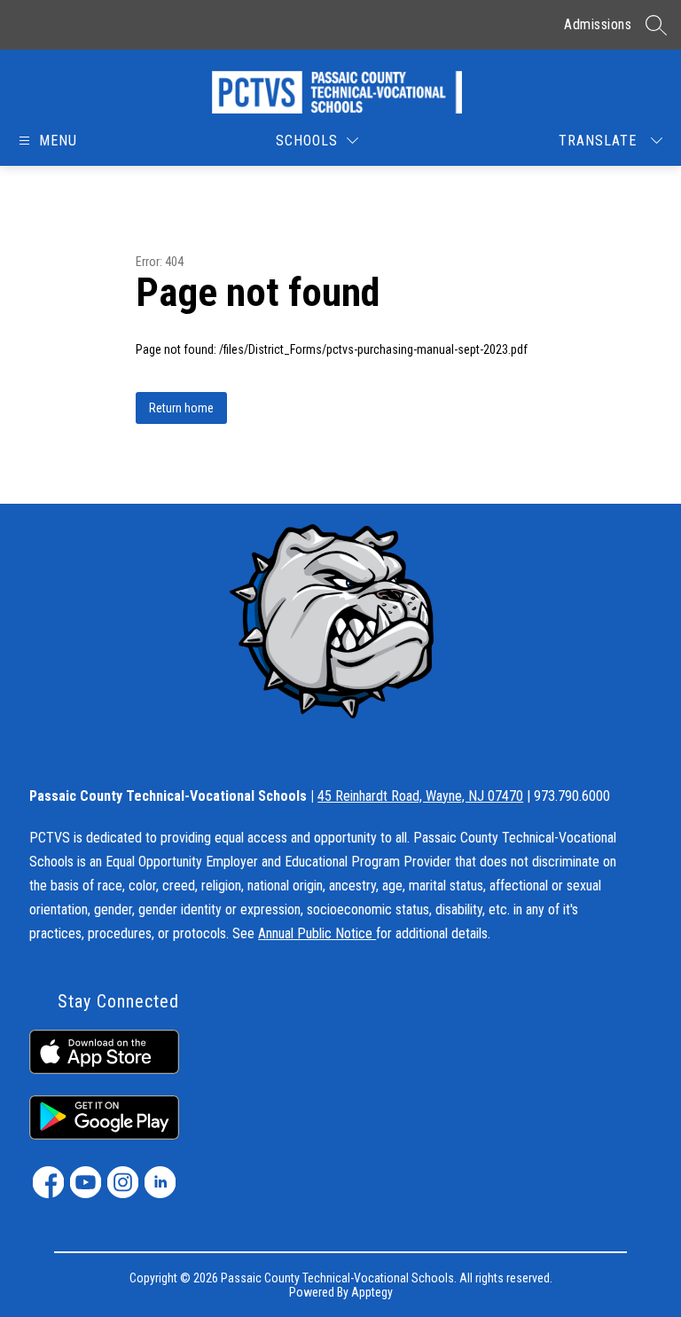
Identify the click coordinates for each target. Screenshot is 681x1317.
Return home (181, 408)
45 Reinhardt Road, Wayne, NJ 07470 (420, 796)
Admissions (597, 24)
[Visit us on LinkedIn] (160, 1182)
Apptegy (372, 1292)
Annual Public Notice (317, 933)
